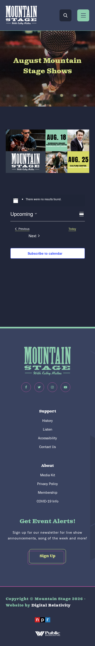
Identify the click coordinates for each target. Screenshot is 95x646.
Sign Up (47, 556)
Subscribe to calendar (45, 253)
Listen (47, 429)
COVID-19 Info (47, 501)
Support (47, 411)
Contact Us (47, 446)
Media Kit (47, 475)
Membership (47, 492)
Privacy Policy (47, 483)
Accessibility (47, 438)
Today (72, 229)
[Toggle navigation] (83, 15)
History (47, 420)
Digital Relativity (51, 605)
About (47, 465)
